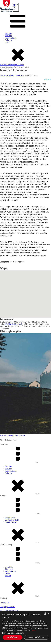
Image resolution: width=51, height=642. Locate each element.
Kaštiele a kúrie (6, 65)
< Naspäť (47, 79)
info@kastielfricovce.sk (13, 324)
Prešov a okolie (18, 65)
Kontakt (8, 576)
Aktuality (8, 34)
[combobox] (45, 613)
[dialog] (25, 626)
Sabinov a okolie (18, 435)
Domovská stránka (7, 75)
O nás (7, 42)
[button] (16, 7)
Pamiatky (8, 36)
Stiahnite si (9, 569)
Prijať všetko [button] (12, 637)
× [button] (48, 613)
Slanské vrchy (10, 518)
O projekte (9, 567)
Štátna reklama (10, 571)
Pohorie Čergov (11, 522)
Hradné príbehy (10, 38)
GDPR (7, 573)
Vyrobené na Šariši (12, 520)
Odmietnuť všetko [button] (36, 637)
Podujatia (8, 40)
